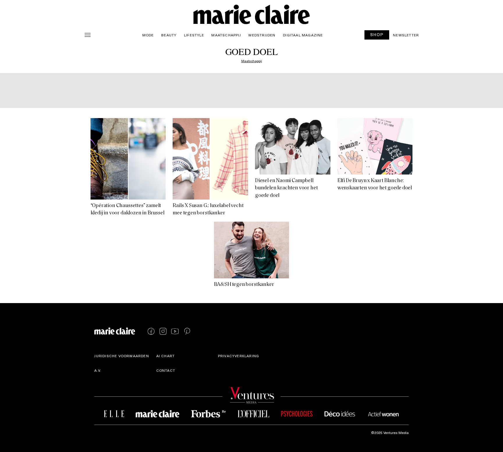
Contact (165, 370)
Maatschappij (226, 35)
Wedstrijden (261, 35)
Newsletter (406, 35)
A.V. (97, 370)
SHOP (377, 34)
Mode (148, 35)
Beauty (168, 35)
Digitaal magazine (303, 35)
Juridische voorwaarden (121, 355)
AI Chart (165, 355)
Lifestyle (194, 35)
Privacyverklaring (238, 355)
